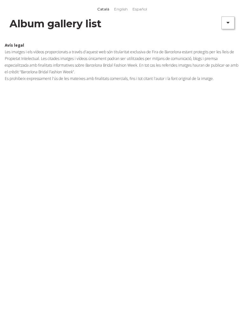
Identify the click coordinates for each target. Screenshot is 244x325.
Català (103, 9)
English (121, 9)
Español (139, 9)
